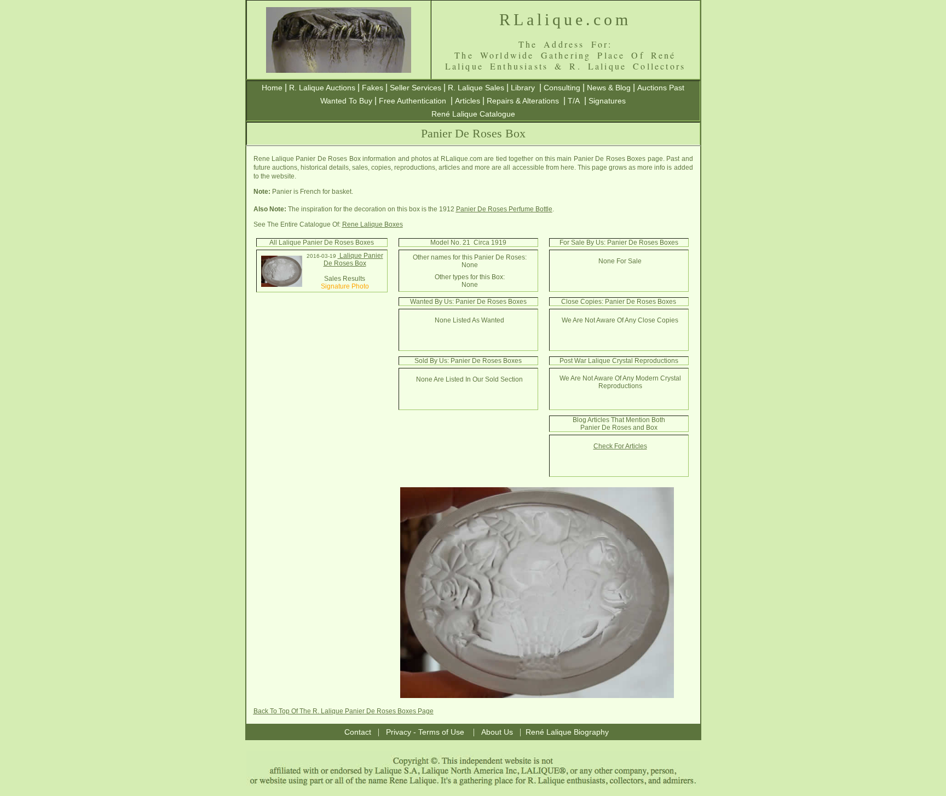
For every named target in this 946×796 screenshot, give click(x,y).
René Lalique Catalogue (473, 113)
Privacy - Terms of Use (425, 732)
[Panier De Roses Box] (281, 285)
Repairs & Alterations (523, 100)
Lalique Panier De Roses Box (353, 259)
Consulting (562, 87)
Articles (467, 100)
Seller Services (415, 87)
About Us (497, 732)
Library (523, 87)
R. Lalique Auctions (322, 87)
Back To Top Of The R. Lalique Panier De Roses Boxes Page (343, 711)
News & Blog (609, 87)
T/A (574, 100)
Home (272, 87)
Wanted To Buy (346, 100)
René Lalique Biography (567, 732)
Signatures (607, 100)
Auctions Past (660, 87)
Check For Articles (620, 446)
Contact (357, 732)
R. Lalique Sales (476, 87)
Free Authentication (412, 100)
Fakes (372, 87)
